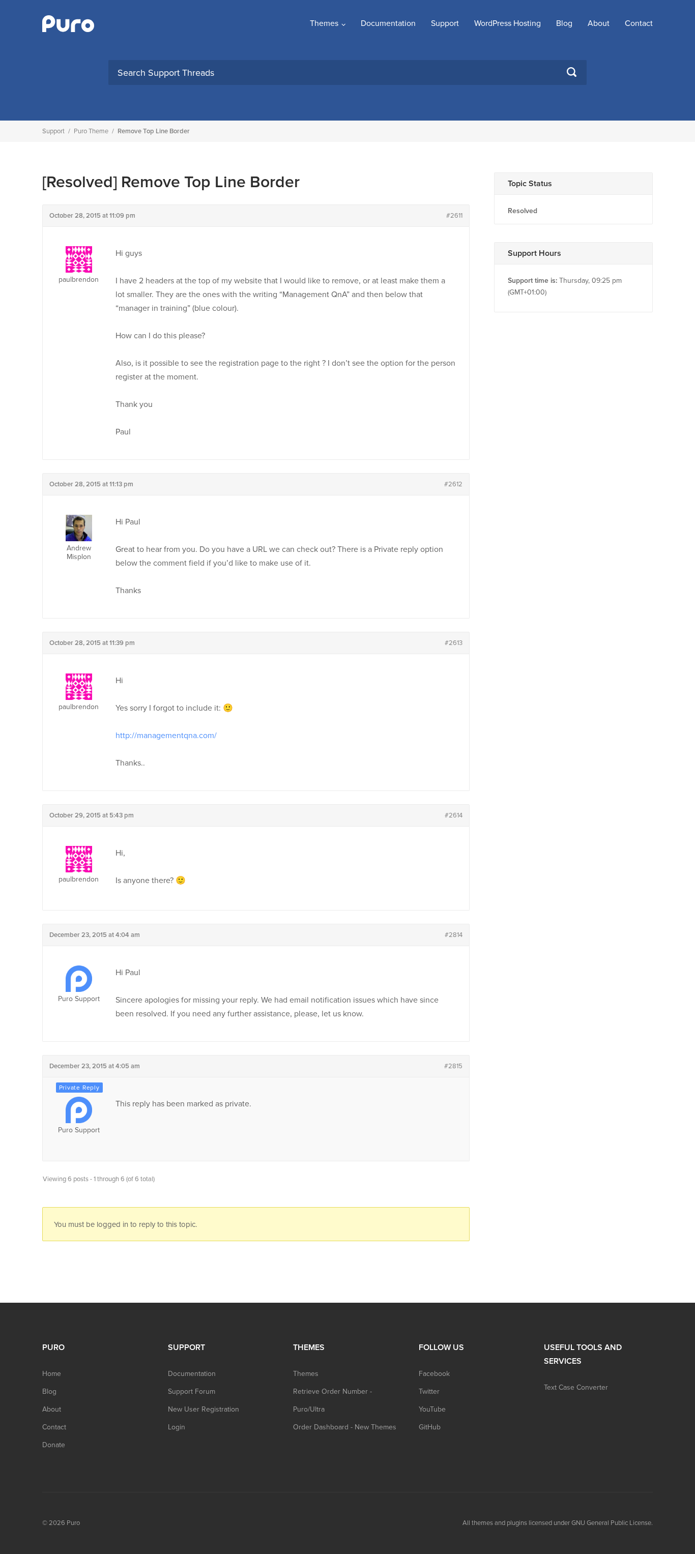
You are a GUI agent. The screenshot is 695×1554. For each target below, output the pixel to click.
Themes (324, 23)
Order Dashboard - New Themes (344, 1427)
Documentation (388, 23)
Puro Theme (91, 131)
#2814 (453, 935)
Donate (53, 1445)
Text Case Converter (576, 1387)
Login (176, 1427)
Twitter (429, 1391)
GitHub (430, 1427)
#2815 (453, 1066)
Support (445, 23)
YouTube (432, 1409)
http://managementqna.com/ (166, 735)
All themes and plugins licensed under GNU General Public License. (557, 1523)
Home (51, 1373)
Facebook (434, 1373)
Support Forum (191, 1391)
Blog (564, 23)
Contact (639, 23)
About (599, 23)
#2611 (454, 216)
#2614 (453, 815)
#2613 (453, 643)
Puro (73, 1523)
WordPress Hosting (507, 23)
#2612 (453, 484)
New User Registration (203, 1409)
